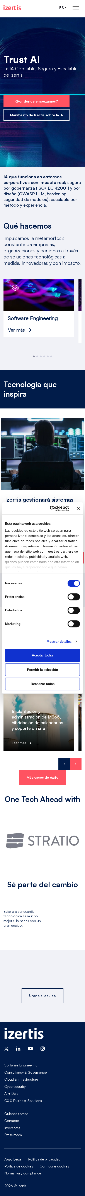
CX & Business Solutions (23, 1100)
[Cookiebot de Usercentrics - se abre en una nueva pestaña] (51, 508)
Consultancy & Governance (25, 1072)
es (61, 7)
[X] (6, 1048)
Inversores (12, 1128)
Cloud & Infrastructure (21, 1079)
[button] (34, 356)
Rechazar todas (42, 684)
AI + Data (11, 1093)
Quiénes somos (16, 1114)
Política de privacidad (44, 1159)
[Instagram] (43, 1048)
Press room (13, 1135)
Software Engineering (20, 1065)
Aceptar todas (42, 655)
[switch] (74, 596)
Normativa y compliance (22, 1173)
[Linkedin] (18, 1048)
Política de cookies (18, 1166)
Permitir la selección (42, 669)
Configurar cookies (54, 1166)
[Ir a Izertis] (12, 7)
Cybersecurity (15, 1086)
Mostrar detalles (59, 641)
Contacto (11, 1120)
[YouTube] (30, 1048)
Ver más (16, 329)
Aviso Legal (13, 1159)
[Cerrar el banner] (78, 508)
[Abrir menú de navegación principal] (76, 7)
